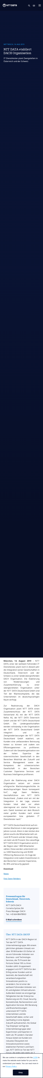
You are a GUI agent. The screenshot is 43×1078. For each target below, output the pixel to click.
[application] (21, 1065)
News (6, 873)
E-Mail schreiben (14, 919)
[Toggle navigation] (40, 5)
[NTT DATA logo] (10, 5)
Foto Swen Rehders (12, 878)
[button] (30, 5)
